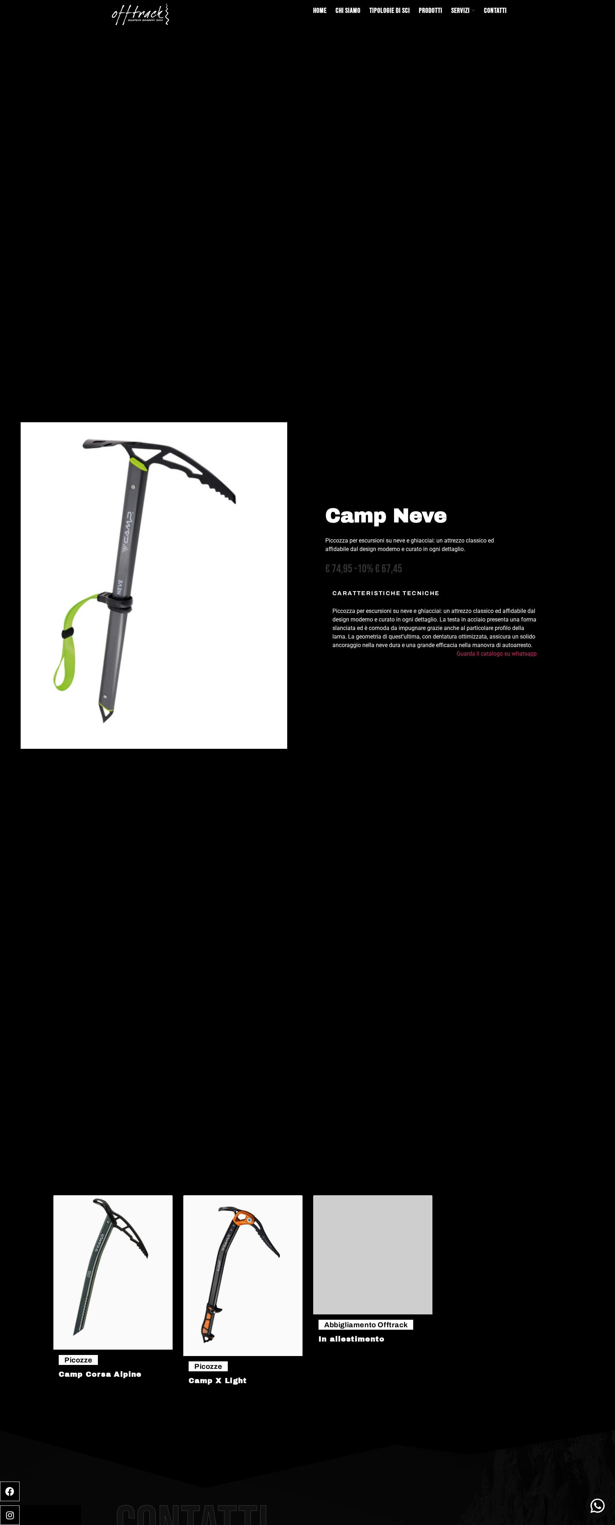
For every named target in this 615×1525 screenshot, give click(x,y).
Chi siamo (348, 10)
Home (320, 10)
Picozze (78, 1360)
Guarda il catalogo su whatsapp (497, 653)
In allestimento (351, 1339)
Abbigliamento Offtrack (366, 1325)
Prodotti (430, 10)
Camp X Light (218, 1380)
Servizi (460, 10)
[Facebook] (10, 1491)
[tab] (434, 626)
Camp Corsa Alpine (100, 1374)
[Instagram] (10, 1515)
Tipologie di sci (389, 10)
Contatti (495, 10)
